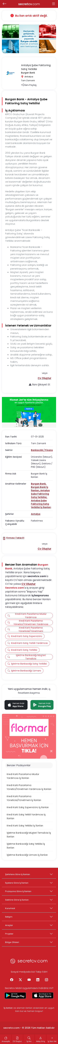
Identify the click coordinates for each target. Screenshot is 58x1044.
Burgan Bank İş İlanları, (39, 488)
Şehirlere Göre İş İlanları (17, 874)
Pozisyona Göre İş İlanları (18, 891)
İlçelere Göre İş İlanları (16, 882)
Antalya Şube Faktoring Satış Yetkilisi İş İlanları (41, 504)
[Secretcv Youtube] (29, 980)
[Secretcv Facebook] (12, 980)
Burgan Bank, (38, 483)
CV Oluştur (28, 584)
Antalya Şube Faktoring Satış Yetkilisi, (40, 494)
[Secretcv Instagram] (46, 980)
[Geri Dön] (4, 4)
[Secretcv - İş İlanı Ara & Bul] (15, 995)
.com (29, 4)
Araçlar (9, 925)
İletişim (8, 916)
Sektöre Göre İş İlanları (17, 899)
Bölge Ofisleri (12, 942)
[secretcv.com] (29, 962)
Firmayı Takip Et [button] (15, 537)
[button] (44, 378)
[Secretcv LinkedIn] (38, 980)
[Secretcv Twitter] (20, 980)
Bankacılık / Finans (42, 450)
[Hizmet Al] (29, 412)
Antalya (35, 514)
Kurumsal (10, 908)
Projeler (9, 933)
